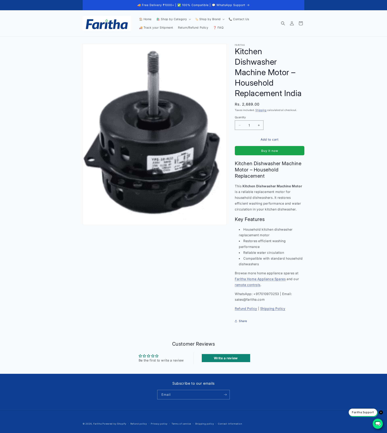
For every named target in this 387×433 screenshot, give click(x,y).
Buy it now (269, 151)
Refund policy (138, 423)
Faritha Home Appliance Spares (260, 279)
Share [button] (243, 321)
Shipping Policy (272, 309)
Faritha (97, 423)
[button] (173, 19)
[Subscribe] (225, 394)
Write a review (226, 358)
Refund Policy (246, 309)
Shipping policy (204, 423)
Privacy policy (159, 423)
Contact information (230, 423)
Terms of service (181, 423)
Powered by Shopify (114, 423)
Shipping (260, 110)
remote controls (247, 285)
